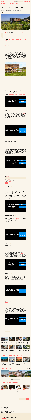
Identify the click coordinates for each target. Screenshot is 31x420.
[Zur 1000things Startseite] (2, 1)
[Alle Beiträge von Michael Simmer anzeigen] (2, 12)
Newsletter (26, 1)
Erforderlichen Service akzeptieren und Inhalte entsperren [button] (22, 102)
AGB (7, 408)
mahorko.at (6, 302)
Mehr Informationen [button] (12, 102)
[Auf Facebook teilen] (2, 35)
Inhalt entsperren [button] (22, 99)
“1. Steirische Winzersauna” (22, 253)
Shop (2, 411)
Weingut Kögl (8, 277)
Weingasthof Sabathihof (19, 218)
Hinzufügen (24, 32)
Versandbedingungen (5, 411)
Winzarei (24, 113)
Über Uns (2, 407)
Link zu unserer (8, 181)
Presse (2, 412)
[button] (2, 37)
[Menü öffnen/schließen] (29, 1)
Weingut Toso (20, 190)
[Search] (14, 1)
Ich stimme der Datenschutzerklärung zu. (10, 180)
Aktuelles (17, 389)
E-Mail (7, 176)
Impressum (11, 408)
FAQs (13, 411)
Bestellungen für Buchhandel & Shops (8, 412)
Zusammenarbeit (6, 407)
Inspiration (2, 389)
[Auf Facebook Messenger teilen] (2, 34)
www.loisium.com (7, 45)
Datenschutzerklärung (10, 181)
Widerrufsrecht (10, 411)
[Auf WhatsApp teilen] (2, 33)
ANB (9, 408)
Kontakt (11, 407)
